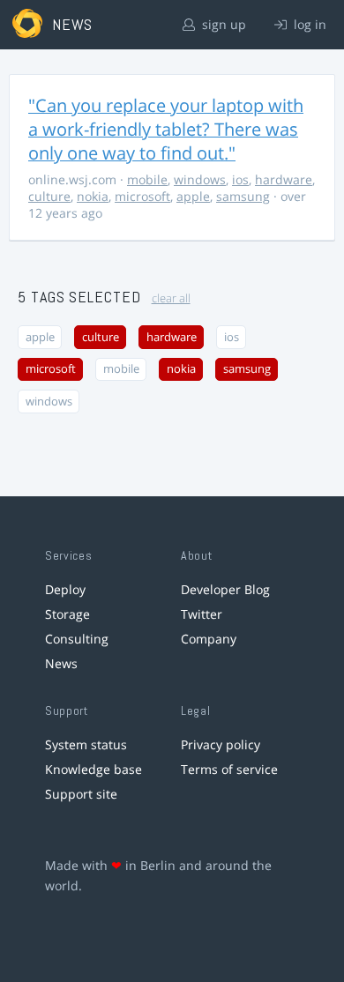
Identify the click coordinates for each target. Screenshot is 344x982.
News (61, 663)
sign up (222, 24)
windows (200, 179)
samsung (243, 196)
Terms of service (229, 769)
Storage (67, 614)
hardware (283, 179)
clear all (171, 298)
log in (308, 24)
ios (240, 179)
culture (49, 196)
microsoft (142, 196)
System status (86, 744)
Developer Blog (225, 589)
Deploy (65, 589)
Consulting (76, 638)
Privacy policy (220, 744)
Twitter (201, 614)
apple (193, 196)
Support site (81, 793)
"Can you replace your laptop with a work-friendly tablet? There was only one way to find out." (165, 129)
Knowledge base (93, 769)
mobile (147, 179)
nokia (92, 196)
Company (208, 638)
